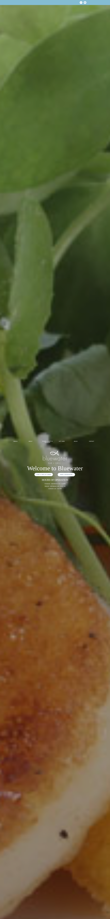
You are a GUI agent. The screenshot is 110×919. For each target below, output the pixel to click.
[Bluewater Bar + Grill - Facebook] (81, 2)
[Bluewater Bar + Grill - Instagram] (85, 2)
